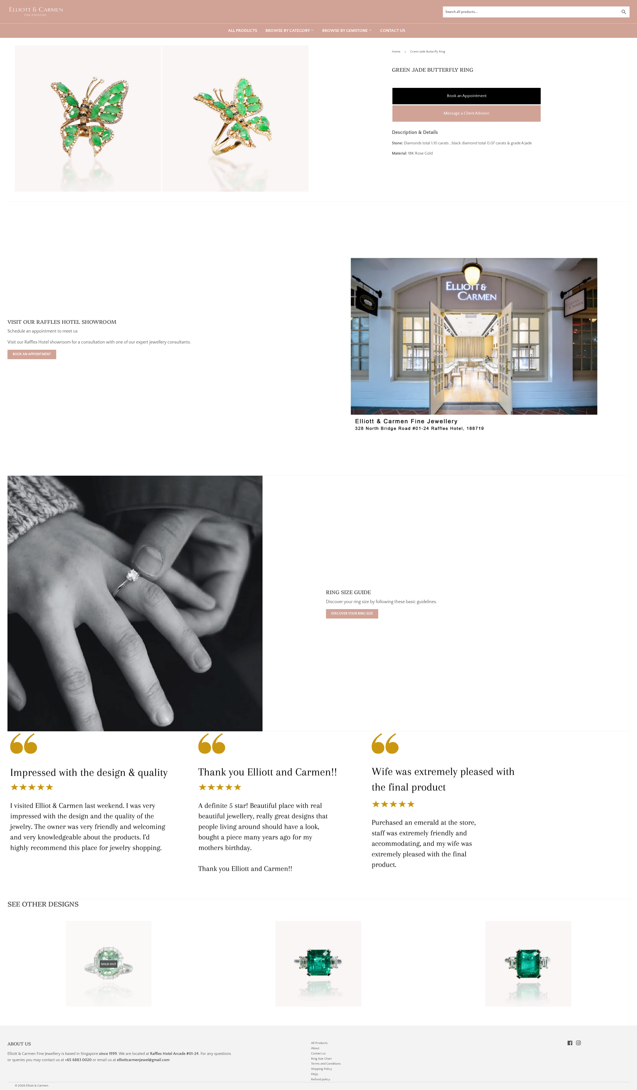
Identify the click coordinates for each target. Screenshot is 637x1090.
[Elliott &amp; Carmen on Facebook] (570, 1043)
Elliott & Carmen (37, 1085)
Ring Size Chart (321, 1058)
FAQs (314, 1074)
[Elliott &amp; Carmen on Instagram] (578, 1043)
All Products (242, 30)
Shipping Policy (321, 1069)
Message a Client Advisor (466, 113)
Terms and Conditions (326, 1063)
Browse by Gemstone (345, 30)
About (315, 1048)
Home (396, 51)
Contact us (392, 30)
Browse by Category (288, 30)
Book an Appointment (466, 96)
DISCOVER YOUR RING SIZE (352, 614)
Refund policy (320, 1079)
